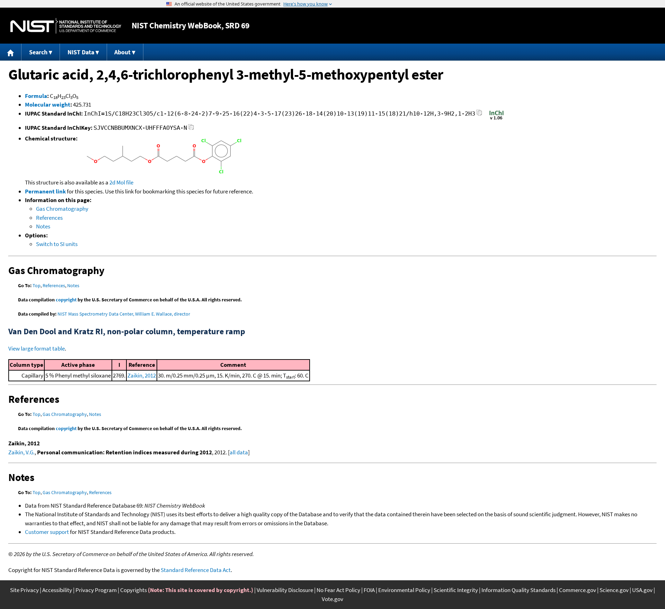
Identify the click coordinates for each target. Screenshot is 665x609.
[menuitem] (10, 52)
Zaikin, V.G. (21, 452)
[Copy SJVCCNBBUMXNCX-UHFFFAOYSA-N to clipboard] (191, 129)
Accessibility (57, 590)
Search (38, 52)
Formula (36, 96)
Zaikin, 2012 (141, 375)
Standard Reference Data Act (196, 570)
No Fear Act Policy (338, 590)
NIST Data (81, 52)
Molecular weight (47, 104)
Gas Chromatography (62, 208)
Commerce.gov (577, 590)
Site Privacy (24, 590)
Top (37, 285)
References (49, 217)
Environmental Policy (404, 590)
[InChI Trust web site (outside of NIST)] (496, 119)
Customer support (47, 532)
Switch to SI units (57, 244)
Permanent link (45, 191)
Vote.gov (332, 599)
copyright (66, 300)
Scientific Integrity (456, 590)
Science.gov (614, 590)
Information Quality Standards (518, 590)
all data (239, 452)
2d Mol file (121, 182)
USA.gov (642, 590)
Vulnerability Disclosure (285, 590)
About (122, 52)
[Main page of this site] (10, 52)
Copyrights (133, 590)
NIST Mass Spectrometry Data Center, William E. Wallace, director (123, 314)
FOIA (369, 590)
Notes (43, 226)
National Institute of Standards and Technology (65, 26)
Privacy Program (96, 590)
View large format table (36, 348)
